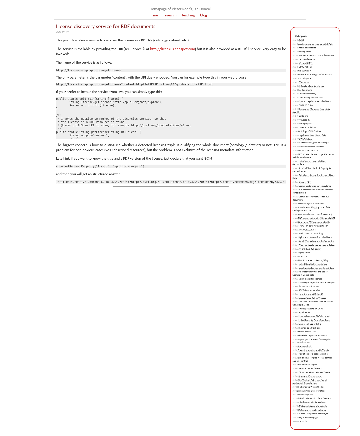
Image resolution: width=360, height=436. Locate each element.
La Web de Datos (307, 59)
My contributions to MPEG (311, 146)
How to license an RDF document (314, 316)
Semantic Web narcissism (310, 376)
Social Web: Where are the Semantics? (316, 241)
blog (203, 15)
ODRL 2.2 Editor (306, 105)
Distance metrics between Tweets (314, 372)
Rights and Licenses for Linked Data (315, 237)
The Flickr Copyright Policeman (312, 335)
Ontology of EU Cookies (309, 131)
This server (304, 82)
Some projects (305, 123)
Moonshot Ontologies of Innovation (315, 74)
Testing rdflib (305, 51)
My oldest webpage (308, 417)
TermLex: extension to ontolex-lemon (316, 55)
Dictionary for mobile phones (312, 410)
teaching (188, 15)
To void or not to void (309, 286)
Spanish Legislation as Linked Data (315, 101)
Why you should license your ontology (317, 245)
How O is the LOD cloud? (311, 294)
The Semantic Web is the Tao (311, 387)
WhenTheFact (304, 70)
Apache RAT (304, 312)
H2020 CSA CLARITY (308, 150)
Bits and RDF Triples (307, 364)
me (155, 15)
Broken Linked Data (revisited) (311, 390)
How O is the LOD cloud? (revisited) (315, 214)
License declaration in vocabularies (315, 186)
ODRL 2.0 (302, 256)
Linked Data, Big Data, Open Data (314, 320)
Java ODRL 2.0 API (307, 229)
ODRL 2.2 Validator (307, 127)
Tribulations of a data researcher (313, 353)
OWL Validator (306, 139)
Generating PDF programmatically (314, 222)
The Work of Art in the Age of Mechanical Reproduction (309, 381)
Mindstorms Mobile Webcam (312, 402)
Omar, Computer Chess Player (313, 413)
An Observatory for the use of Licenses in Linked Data (310, 273)
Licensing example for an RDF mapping (317, 282)
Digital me (303, 116)
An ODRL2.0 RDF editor (310, 249)
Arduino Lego (305, 90)
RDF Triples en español (309, 290)
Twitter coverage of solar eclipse (314, 142)
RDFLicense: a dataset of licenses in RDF (316, 218)
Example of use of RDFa (310, 324)
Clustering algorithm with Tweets (313, 350)
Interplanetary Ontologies (311, 86)
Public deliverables (307, 47)
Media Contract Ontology (311, 233)
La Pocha (303, 421)
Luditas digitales (305, 394)
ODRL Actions (305, 66)
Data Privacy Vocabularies (311, 97)
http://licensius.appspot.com (172, 49)
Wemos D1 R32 (305, 63)
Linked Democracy (307, 93)
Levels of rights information (311, 203)
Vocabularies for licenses (310, 278)
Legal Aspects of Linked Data (312, 135)
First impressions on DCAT (311, 308)
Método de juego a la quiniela (313, 406)
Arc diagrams (305, 78)
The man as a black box (309, 327)
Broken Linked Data (307, 331)
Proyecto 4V (304, 119)
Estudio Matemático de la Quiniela (314, 398)
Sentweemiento (305, 346)
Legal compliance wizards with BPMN (315, 44)
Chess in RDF (305, 182)
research (170, 15)
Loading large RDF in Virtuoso (312, 298)
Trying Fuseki (304, 252)
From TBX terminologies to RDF (314, 225)
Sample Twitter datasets (310, 368)
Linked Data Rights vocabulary (313, 264)
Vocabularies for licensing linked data (316, 268)
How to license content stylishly (313, 260)
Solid (301, 40)
